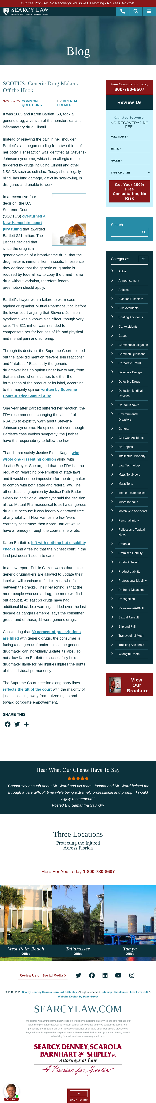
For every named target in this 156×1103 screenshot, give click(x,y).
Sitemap (107, 991)
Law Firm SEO (139, 991)
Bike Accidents (128, 308)
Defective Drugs (129, 381)
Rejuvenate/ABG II (131, 608)
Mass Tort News (129, 474)
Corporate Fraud (130, 363)
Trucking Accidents (131, 644)
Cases (123, 335)
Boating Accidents (131, 317)
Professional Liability (133, 580)
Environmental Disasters (128, 417)
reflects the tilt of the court (27, 689)
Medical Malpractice (132, 492)
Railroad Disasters (131, 589)
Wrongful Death (129, 654)
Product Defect (128, 562)
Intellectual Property (132, 456)
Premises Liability (130, 553)
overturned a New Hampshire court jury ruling (24, 222)
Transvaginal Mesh (131, 635)
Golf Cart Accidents (131, 437)
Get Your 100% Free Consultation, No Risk (129, 191)
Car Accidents (128, 326)
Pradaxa (124, 544)
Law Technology (130, 465)
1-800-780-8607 (99, 871)
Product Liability (129, 571)
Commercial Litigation (133, 344)
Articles (124, 289)
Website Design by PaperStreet (78, 996)
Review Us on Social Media (42, 975)
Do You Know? (129, 405)
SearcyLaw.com (78, 1009)
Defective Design (130, 372)
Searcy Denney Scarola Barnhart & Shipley (49, 991)
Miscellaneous (128, 502)
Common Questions (32, 103)
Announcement (129, 280)
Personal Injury (129, 520)
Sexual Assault (129, 617)
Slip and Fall (127, 626)
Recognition (127, 599)
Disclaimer (121, 991)
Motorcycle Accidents (133, 511)
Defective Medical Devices (131, 393)
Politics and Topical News (132, 532)
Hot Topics (126, 447)
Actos (122, 271)
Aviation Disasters (131, 299)
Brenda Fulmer (67, 103)
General (124, 428)
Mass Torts (126, 483)
